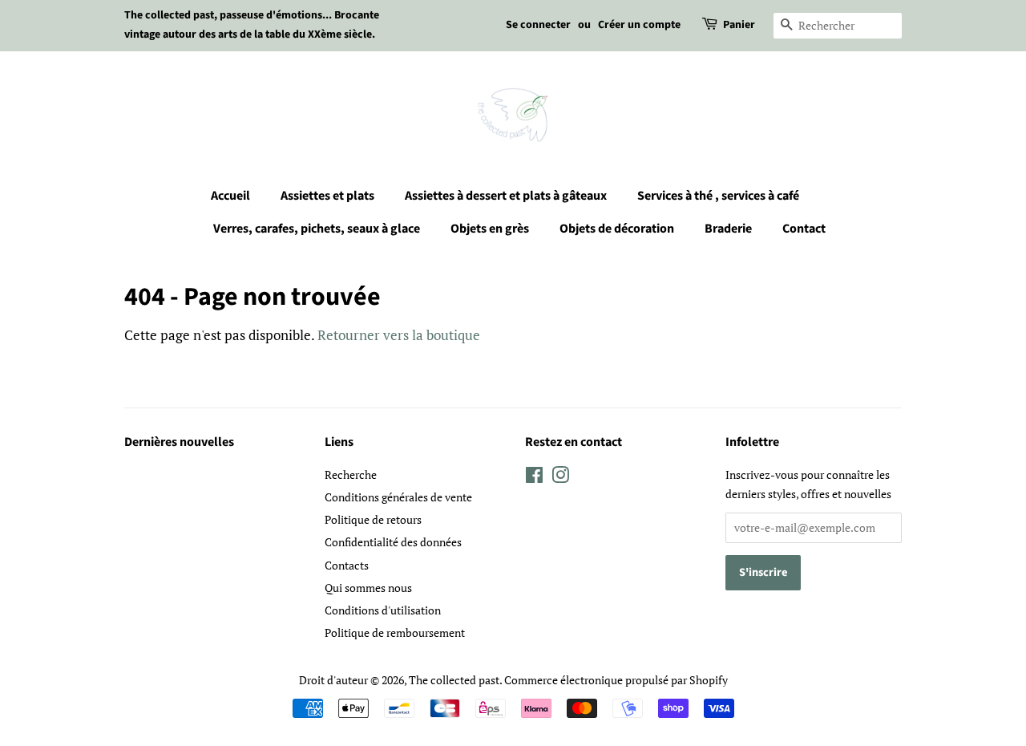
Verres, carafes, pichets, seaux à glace (316, 228)
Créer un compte (639, 25)
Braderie (728, 228)
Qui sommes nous (368, 587)
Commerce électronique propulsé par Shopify (616, 679)
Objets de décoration (616, 228)
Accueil (230, 196)
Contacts (347, 565)
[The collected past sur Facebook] (534, 477)
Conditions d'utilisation (383, 610)
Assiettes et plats (327, 196)
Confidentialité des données (393, 541)
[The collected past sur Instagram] (560, 477)
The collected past (454, 679)
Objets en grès (489, 228)
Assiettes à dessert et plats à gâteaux (506, 196)
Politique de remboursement (395, 632)
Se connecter (538, 25)
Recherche (351, 474)
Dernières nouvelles (179, 442)
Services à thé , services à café (718, 196)
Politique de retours (373, 519)
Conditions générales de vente (398, 497)
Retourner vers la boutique (398, 335)
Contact (804, 228)
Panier (739, 25)
